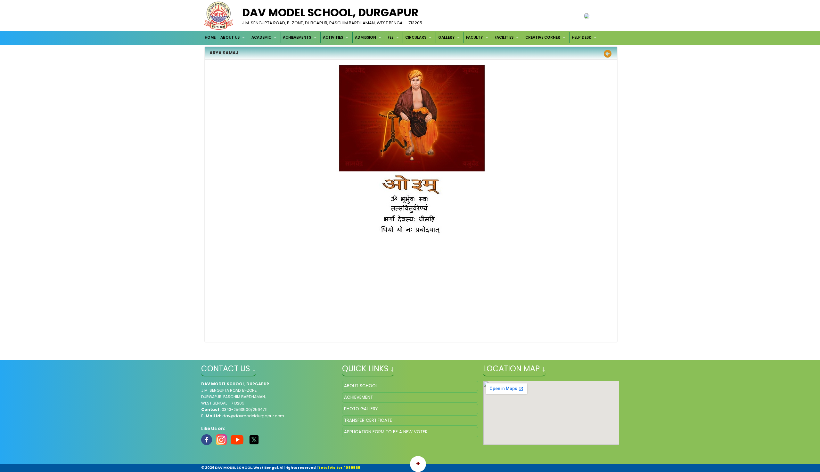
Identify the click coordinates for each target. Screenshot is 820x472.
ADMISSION (365, 37)
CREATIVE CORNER (542, 37)
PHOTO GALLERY (361, 409)
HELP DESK (581, 37)
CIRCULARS (415, 37)
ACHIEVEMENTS (297, 37)
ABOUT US (230, 37)
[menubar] (402, 37)
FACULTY (474, 37)
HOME (210, 37)
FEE (390, 37)
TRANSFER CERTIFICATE (368, 420)
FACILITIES (504, 37)
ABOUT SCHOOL (361, 386)
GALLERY (446, 37)
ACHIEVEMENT (358, 397)
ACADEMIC (261, 37)
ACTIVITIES (333, 37)
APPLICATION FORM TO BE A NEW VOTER (386, 432)
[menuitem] (210, 37)
